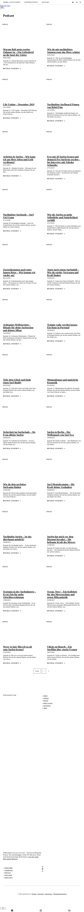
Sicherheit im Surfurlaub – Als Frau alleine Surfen (19, 433)
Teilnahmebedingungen (59, 894)
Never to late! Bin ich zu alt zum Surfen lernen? (17, 648)
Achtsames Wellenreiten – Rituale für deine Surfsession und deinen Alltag (18, 327)
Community (9, 870)
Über (45, 708)
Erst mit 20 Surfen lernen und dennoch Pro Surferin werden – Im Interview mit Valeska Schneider (63, 160)
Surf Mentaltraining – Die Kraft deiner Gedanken (60, 485)
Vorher (37, 671)
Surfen (46, 698)
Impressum (40, 894)
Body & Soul (48, 703)
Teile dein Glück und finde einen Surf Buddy (17, 381)
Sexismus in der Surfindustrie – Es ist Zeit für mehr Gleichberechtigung (19, 594)
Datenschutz (48, 894)
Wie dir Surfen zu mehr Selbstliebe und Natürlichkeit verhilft (62, 217)
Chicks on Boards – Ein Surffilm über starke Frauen (62, 648)
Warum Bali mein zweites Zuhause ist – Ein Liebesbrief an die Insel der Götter (18, 52)
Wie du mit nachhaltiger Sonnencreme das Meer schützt (63, 51)
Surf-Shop (8, 875)
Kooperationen (31, 2)
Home (45, 696)
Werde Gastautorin (11, 2)
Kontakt (45, 2)
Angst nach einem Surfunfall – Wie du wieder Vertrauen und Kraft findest (63, 272)
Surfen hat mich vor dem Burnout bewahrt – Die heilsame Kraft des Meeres (61, 539)
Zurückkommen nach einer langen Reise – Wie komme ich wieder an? (19, 272)
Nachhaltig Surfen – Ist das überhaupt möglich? (17, 538)
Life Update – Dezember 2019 (18, 104)
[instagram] (76, 2)
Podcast (5, 24)
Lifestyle (47, 705)
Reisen (45, 700)
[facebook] (72, 2)
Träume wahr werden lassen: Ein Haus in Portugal (62, 326)
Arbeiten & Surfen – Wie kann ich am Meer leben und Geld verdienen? (19, 159)
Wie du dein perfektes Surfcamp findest (14, 485)
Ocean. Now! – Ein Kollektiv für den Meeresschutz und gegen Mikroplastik (62, 594)
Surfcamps (8, 868)
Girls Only (9, 877)
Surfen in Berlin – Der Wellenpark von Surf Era (60, 433)
